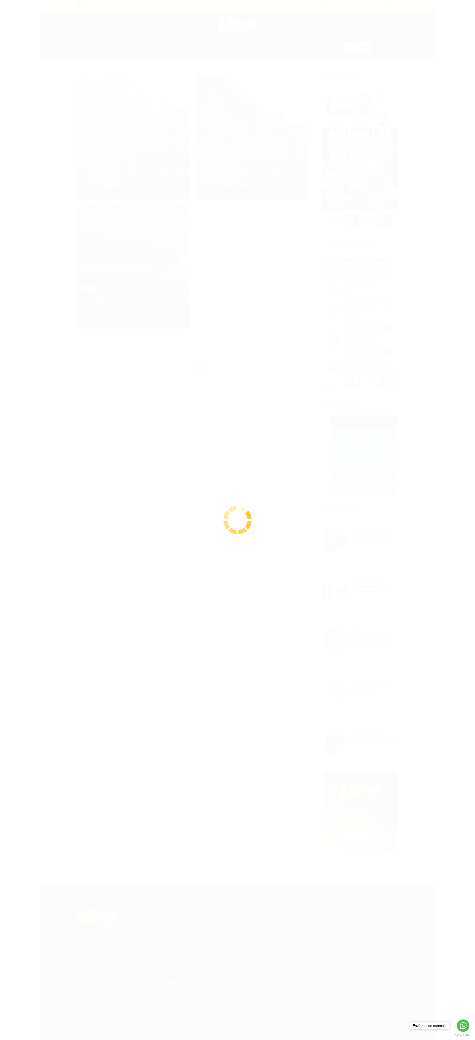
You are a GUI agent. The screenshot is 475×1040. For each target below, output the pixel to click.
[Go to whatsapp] (463, 1025)
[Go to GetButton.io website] (463, 1035)
